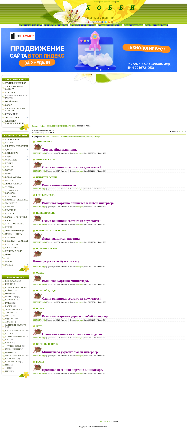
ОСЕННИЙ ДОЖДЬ (46, 290)
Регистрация (105, 2)
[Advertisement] (109, 103)
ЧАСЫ (7, 340)
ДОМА (8, 316)
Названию (55, 137)
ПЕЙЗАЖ (9, 290)
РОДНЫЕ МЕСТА (45, 195)
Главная (96, 2)
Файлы (42, 126)
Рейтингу (64, 137)
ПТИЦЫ (8, 303)
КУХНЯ (8, 343)
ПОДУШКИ (9, 319)
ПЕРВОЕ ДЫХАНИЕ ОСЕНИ (51, 231)
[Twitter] (106, 22)
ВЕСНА (40, 362)
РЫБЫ (7, 365)
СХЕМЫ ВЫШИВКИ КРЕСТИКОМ (61, 126)
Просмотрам (96, 137)
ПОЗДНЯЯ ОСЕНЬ (45, 213)
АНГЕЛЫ (9, 322)
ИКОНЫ (8, 284)
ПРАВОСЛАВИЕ (11, 281)
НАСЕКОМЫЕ (11, 359)
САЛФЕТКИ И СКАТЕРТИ (15, 325)
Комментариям (75, 137)
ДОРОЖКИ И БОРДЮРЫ (15, 355)
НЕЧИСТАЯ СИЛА (12, 362)
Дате (47, 137)
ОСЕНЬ (40, 273)
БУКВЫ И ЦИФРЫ (12, 349)
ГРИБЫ (8, 371)
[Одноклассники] (109, 22)
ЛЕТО (39, 326)
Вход (113, 2)
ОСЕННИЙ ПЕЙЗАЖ (47, 344)
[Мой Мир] (112, 22)
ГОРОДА (8, 293)
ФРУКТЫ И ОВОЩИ (13, 346)
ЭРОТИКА (9, 312)
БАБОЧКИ (9, 352)
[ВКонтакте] (103, 22)
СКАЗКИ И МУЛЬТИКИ (14, 336)
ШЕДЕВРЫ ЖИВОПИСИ (15, 287)
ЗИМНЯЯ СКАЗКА (46, 159)
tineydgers (79, 153)
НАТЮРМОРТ (10, 300)
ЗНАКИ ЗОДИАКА (12, 309)
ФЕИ (7, 368)
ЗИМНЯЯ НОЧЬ (44, 141)
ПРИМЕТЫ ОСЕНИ (46, 177)
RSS (117, 2)
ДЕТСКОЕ (9, 333)
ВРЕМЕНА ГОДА (11, 297)
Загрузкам (86, 137)
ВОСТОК (8, 306)
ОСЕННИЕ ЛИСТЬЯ (46, 248)
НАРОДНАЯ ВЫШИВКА (15, 330)
